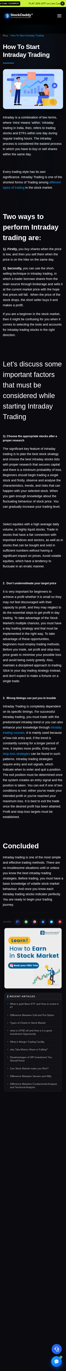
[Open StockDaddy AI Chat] (56, 1361)
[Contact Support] (57, 1349)
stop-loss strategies (17, 754)
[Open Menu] (59, 16)
